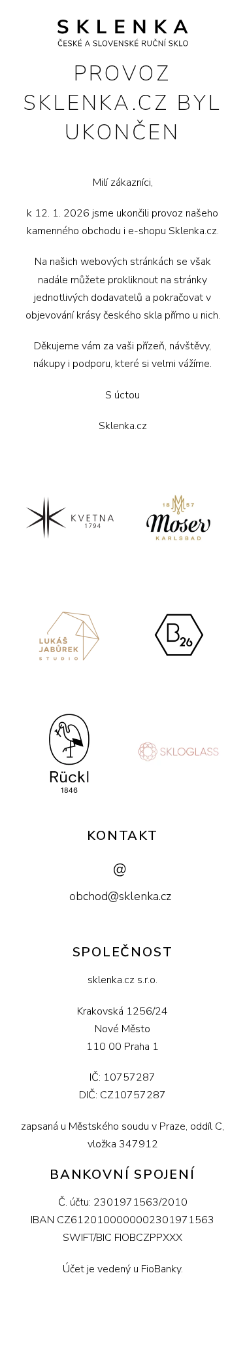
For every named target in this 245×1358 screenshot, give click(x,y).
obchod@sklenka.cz (120, 896)
